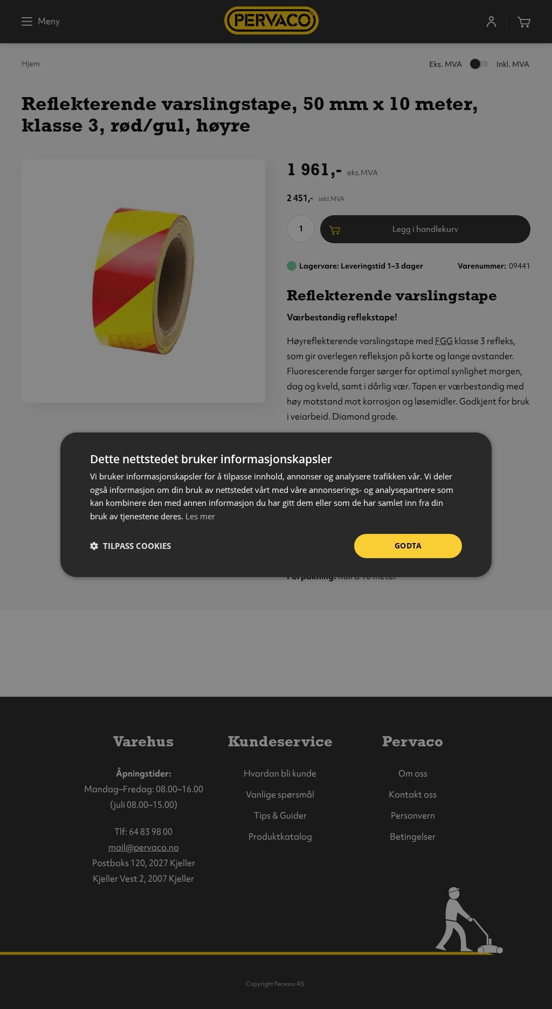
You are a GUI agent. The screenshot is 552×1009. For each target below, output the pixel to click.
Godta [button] (408, 545)
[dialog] (276, 504)
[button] (130, 546)
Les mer (200, 516)
